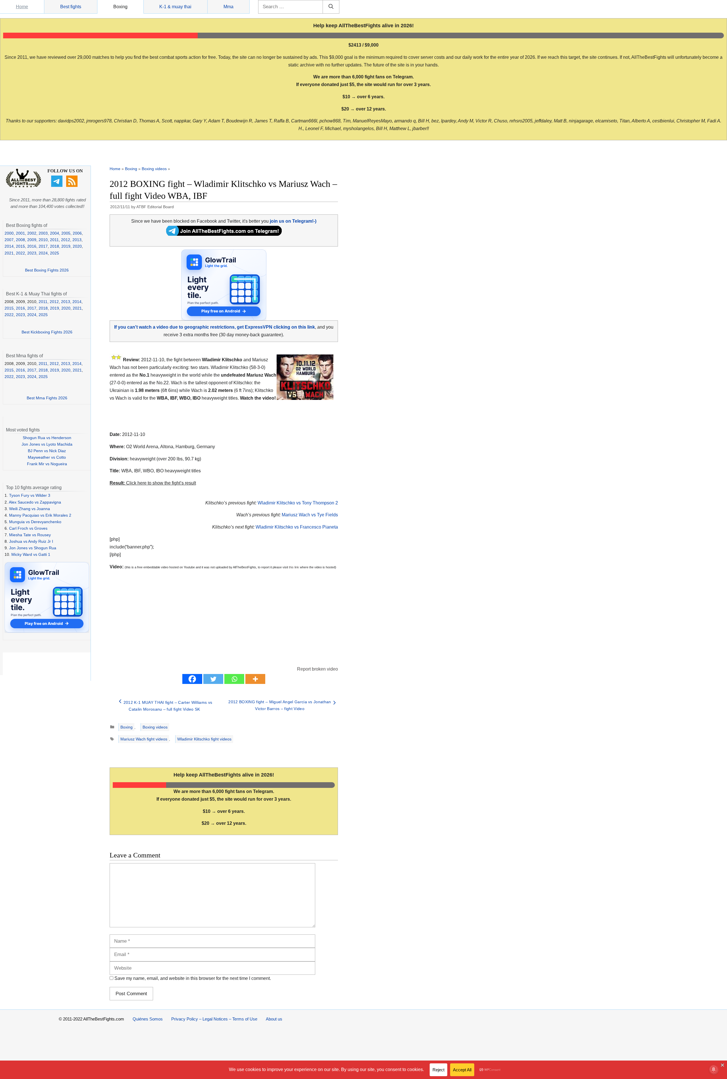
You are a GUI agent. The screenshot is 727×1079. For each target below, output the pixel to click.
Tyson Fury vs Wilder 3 (29, 495)
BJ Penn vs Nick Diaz (47, 450)
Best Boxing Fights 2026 (47, 270)
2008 (20, 239)
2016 (31, 246)
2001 (20, 233)
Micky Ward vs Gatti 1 (30, 554)
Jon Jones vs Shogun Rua (32, 548)
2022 (20, 253)
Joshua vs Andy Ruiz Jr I (31, 541)
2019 (65, 246)
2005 (65, 233)
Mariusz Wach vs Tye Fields (310, 514)
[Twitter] (213, 679)
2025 (54, 253)
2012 (65, 239)
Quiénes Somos (148, 1019)
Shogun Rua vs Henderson (47, 437)
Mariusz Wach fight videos (143, 739)
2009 (31, 239)
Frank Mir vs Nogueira (47, 464)
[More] (255, 679)
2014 (9, 246)
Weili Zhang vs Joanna (29, 508)
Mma (228, 6)
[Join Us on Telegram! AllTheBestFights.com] (224, 234)
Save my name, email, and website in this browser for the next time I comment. (192, 978)
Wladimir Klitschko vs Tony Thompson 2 (298, 502)
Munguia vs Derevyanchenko (35, 521)
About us (274, 1019)
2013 (77, 239)
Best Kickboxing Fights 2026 (47, 332)
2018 (54, 246)
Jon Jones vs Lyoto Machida (47, 444)
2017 (43, 246)
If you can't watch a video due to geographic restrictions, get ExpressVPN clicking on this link (214, 327)
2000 (9, 233)
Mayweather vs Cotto (47, 457)
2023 (31, 253)
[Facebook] (192, 679)
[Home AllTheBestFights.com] (23, 186)
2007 (9, 239)
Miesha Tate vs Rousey (30, 535)
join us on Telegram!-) (293, 221)
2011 (54, 239)
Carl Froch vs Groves (28, 528)
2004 (54, 233)
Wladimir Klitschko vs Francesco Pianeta (297, 527)
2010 (43, 239)
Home (22, 6)
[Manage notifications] (713, 1069)
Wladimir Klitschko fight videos (204, 739)
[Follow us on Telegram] (57, 185)
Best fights (70, 6)
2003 (43, 233)
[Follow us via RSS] (72, 185)
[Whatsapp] (234, 679)
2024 (43, 253)
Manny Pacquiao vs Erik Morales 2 (40, 515)
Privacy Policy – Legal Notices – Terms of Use (214, 1019)
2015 (20, 246)
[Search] (331, 7)
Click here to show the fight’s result (153, 483)
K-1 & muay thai (175, 6)
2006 (77, 233)
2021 (9, 253)
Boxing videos (154, 168)
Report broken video (317, 669)
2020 (77, 246)
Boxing (120, 6)
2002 (31, 233)
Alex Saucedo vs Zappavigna (35, 502)
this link (294, 567)
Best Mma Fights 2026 (47, 398)
